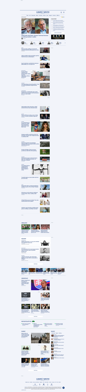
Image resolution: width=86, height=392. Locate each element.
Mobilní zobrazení (35, 385)
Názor (22, 34)
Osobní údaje (46, 382)
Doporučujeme (23, 90)
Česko (27, 15)
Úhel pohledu (23, 70)
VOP (43, 382)
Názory (37, 15)
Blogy (53, 331)
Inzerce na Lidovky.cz (36, 382)
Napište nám (27, 382)
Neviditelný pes (26, 321)
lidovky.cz (43, 379)
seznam (53, 382)
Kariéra (59, 382)
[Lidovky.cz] (43, 12)
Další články (35, 316)
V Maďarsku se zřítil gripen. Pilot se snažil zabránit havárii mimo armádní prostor (58, 30)
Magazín (50, 15)
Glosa (22, 184)
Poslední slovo (23, 240)
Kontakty (31, 382)
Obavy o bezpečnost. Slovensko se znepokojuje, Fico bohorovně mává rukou (58, 23)
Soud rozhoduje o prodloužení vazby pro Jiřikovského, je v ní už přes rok (58, 25)
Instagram (51, 385)
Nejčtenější (53, 333)
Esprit (23, 331)
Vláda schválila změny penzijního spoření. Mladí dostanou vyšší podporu (58, 21)
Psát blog (60, 333)
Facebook (43, 385)
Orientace (40, 15)
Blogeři (57, 333)
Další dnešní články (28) (57, 32)
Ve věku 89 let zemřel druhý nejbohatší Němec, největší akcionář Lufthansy (58, 27)
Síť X (47, 385)
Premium (54, 15)
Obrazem (22, 121)
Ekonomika (33, 15)
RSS (39, 385)
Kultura (44, 15)
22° (63, 17)
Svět (30, 15)
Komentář (22, 83)
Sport (47, 15)
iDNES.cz (58, 15)
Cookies (50, 382)
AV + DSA (56, 382)
